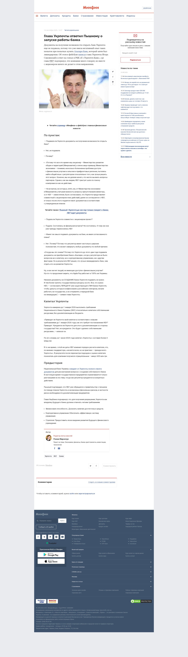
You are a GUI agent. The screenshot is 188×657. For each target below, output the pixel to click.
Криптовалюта (117, 16)
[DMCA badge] (141, 601)
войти (72, 494)
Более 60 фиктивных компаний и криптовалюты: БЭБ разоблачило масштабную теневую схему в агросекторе (135, 115)
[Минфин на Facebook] (38, 537)
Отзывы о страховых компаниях (109, 590)
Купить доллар (76, 556)
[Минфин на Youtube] (62, 537)
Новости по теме (129, 68)
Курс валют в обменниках (107, 553)
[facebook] (54, 448)
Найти (62, 521)
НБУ (52, 61)
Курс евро (129, 518)
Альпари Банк (81, 51)
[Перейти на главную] (94, 8)
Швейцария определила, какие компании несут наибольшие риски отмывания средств (133, 124)
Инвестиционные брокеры (134, 521)
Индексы (130, 16)
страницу (61, 125)
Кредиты (66, 16)
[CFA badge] (64, 601)
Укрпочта (48, 456)
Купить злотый (130, 556)
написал (82, 54)
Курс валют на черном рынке (135, 553)
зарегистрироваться (86, 494)
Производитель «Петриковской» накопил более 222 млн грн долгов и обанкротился (134, 132)
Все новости (126, 157)
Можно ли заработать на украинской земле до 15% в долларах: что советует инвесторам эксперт (135, 85)
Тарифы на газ (130, 524)
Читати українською (71, 30)
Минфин (48, 465)
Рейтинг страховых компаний (135, 590)
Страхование (87, 16)
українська (147, 8)
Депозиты (55, 16)
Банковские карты (104, 521)
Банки (76, 16)
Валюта (44, 16)
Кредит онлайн (103, 526)
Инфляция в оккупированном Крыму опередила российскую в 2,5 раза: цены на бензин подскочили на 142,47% (135, 140)
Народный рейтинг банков (134, 526)
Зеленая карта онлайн (79, 590)
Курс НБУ (75, 521)
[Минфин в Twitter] (50, 537)
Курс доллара (103, 518)
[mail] (59, 448)
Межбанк (75, 524)
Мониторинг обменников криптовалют (84, 529)
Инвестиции (102, 16)
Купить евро (102, 556)
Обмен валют (76, 553)
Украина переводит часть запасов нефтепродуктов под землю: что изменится (134, 107)
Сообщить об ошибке (46, 527)
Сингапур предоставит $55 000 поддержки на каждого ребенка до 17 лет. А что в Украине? (135, 93)
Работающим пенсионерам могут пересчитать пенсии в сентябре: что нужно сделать (135, 148)
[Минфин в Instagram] (56, 537)
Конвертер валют (77, 526)
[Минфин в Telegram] (44, 537)
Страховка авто (76, 593)
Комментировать (109, 466)
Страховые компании (132, 593)
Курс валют (75, 518)
